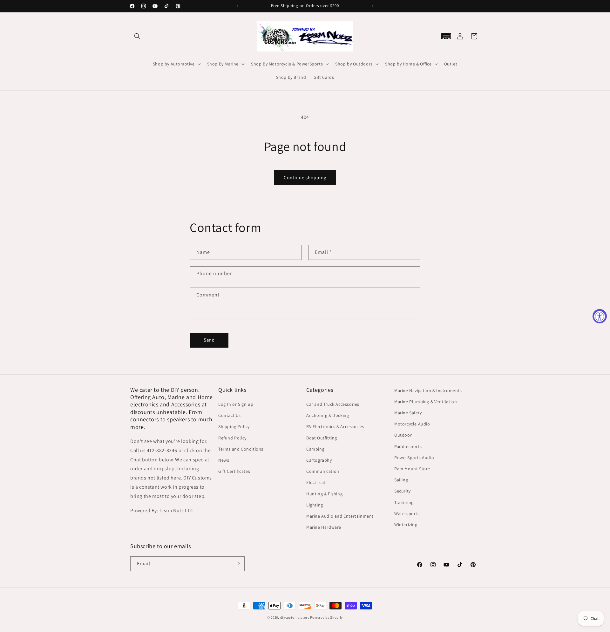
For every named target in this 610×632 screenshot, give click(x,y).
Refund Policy (232, 438)
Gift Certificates (234, 471)
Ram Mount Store (412, 469)
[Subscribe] (237, 563)
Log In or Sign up (235, 404)
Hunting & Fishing (324, 494)
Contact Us (229, 415)
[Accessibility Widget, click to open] (600, 316)
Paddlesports (408, 446)
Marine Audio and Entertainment (340, 516)
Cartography (319, 460)
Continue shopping (305, 177)
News (223, 460)
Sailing (401, 480)
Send (209, 340)
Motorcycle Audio (412, 424)
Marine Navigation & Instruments (428, 390)
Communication (322, 471)
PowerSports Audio (414, 457)
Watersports (407, 513)
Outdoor (403, 435)
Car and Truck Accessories (332, 404)
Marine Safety (408, 413)
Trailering (404, 502)
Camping (315, 449)
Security (402, 491)
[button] (137, 36)
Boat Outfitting (321, 438)
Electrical (315, 482)
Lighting (314, 505)
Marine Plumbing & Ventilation (425, 401)
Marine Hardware (323, 527)
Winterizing (405, 524)
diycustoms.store (294, 617)
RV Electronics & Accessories (335, 426)
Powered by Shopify (326, 617)
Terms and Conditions (240, 449)
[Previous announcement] (237, 6)
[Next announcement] (373, 6)
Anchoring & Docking (327, 415)
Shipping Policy (234, 426)
